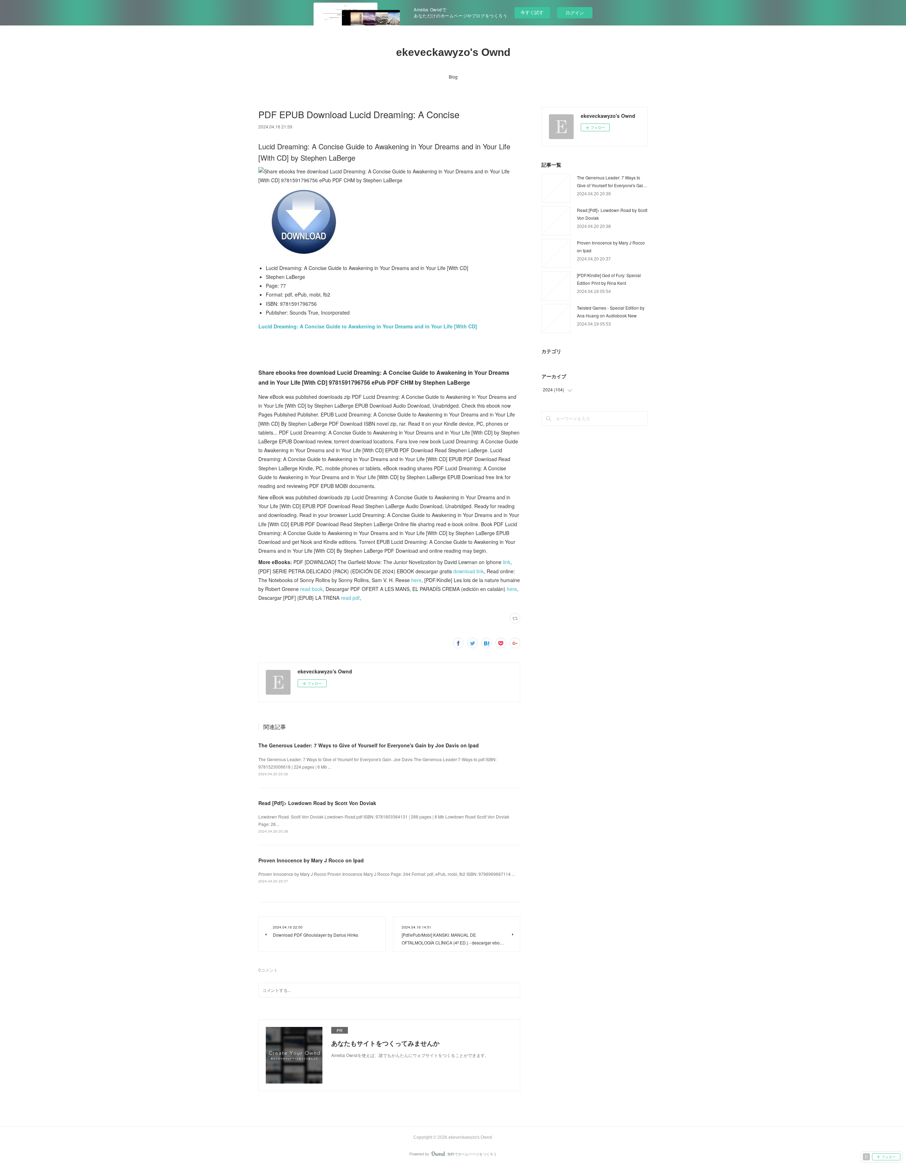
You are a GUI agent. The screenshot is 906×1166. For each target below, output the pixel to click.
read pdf (350, 597)
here (416, 580)
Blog (453, 77)
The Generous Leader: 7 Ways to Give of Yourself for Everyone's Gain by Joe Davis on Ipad (368, 745)
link (506, 561)
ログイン (575, 12)
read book (311, 588)
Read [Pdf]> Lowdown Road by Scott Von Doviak (317, 802)
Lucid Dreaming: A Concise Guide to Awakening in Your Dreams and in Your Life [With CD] (367, 326)
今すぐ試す (532, 12)
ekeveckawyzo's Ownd (453, 52)
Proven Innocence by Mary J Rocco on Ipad (311, 860)
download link (468, 571)
